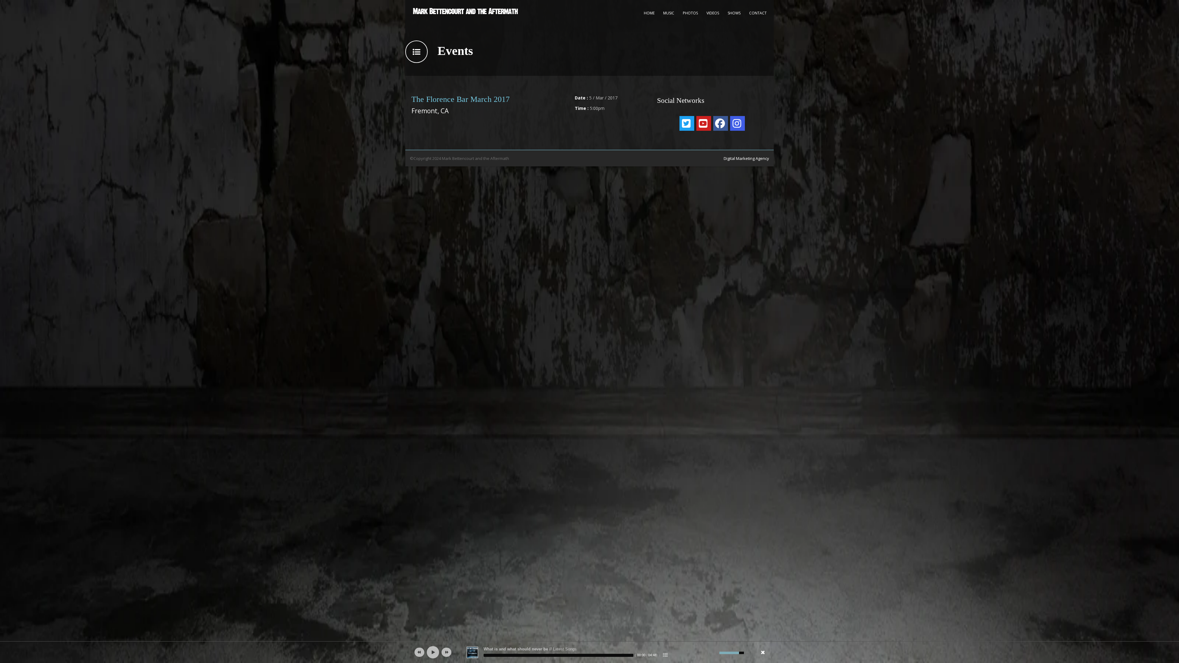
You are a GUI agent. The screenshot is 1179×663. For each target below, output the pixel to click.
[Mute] (715, 653)
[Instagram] (737, 123)
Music (668, 13)
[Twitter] (686, 123)
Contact (758, 13)
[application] (589, 652)
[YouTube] (703, 123)
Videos (712, 13)
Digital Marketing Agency (746, 158)
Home (649, 13)
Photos (690, 13)
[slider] (558, 655)
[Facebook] (720, 123)
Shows (734, 13)
